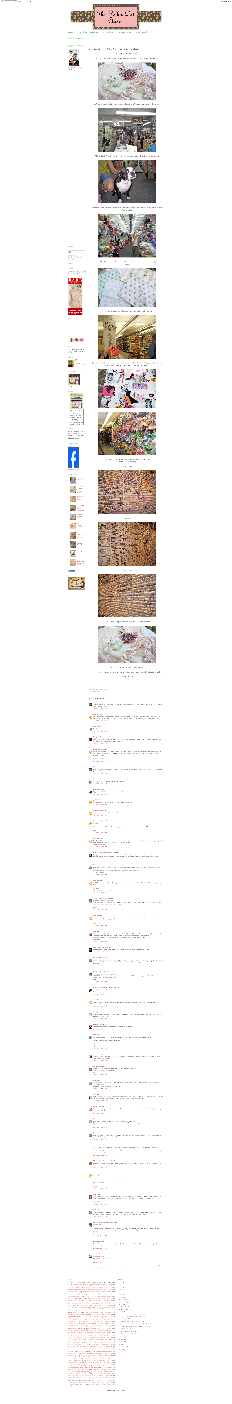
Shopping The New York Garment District (132, 1333)
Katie (94, 1210)
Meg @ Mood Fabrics (99, 947)
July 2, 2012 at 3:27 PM (100, 892)
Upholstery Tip (79, 1375)
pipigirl (95, 800)
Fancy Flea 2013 (73, 1312)
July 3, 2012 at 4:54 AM (100, 1074)
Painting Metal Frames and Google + (131, 1319)
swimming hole (79, 1369)
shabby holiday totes (97, 1362)
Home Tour (125, 33)
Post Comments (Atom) (103, 1269)
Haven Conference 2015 (85, 1321)
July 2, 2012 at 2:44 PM (100, 847)
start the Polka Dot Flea (80, 1365)
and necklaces (98, 1285)
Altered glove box (109, 1284)
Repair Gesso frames (81, 1357)
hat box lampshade (91, 1319)
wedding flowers (91, 1382)
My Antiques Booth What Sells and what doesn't (80, 508)
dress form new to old (73, 1307)
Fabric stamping (98, 1310)
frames (73, 1314)
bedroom (111, 1289)
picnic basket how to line (92, 1342)
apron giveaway (71, 1287)
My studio (94, 1335)
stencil (88, 1365)
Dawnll (95, 864)
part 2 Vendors (84, 1341)
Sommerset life (89, 1364)
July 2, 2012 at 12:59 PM (100, 794)
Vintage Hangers (78, 1377)
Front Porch (84, 1316)
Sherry (95, 766)
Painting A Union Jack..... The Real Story (132, 1321)
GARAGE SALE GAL (99, 971)
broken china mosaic (74, 1293)
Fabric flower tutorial (87, 1310)
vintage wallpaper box (91, 1378)
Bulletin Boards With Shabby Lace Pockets (81, 562)
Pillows (103, 1342)
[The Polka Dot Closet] (73, 467)
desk (104, 1302)
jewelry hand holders (81, 1326)
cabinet (108, 1294)
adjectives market (85, 1284)
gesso (101, 1316)
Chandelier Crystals (88, 1296)
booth (97, 1291)
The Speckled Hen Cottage (101, 898)
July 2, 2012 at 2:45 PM (100, 859)
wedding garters (100, 1382)
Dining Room (110, 1302)
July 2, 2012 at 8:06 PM (100, 1018)
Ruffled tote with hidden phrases (101, 1358)
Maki (94, 931)
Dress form (76, 1305)
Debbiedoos (97, 789)
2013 (121, 1295)
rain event (111, 1353)
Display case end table (73, 1303)
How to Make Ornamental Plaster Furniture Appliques (81, 490)
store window (79, 1367)
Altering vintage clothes (73, 1285)
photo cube (80, 1342)
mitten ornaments (86, 1335)
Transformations (91, 1373)
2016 (121, 1287)
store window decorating (92, 1367)
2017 (121, 1285)
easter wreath (111, 1307)
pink (108, 1342)
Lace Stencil (109, 1328)
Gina (94, 702)
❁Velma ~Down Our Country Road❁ (104, 1161)
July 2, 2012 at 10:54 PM (100, 1029)
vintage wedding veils (102, 1378)
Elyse (95, 1034)
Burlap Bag (82, 1294)
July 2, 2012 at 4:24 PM (100, 925)
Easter (105, 1307)
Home (71, 33)
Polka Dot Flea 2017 (85, 1346)
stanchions (70, 1365)
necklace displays (102, 1335)
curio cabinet (84, 1302)
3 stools (107, 1282)
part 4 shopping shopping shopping (107, 1341)
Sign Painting (81, 1364)
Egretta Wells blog (99, 957)
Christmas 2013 (90, 1298)
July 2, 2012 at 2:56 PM (100, 875)
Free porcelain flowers (94, 1314)
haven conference (72, 1321)
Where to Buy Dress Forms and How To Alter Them (81, 535)
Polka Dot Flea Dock (108, 1348)
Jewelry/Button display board (94, 1326)
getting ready (73, 1318)
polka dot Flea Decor (95, 1348)
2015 (121, 1290)
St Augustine (110, 1364)
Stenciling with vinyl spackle (107, 1365)
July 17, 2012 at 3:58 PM (100, 1248)
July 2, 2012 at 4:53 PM (100, 952)
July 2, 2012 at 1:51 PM (100, 815)
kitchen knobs (106, 1326)
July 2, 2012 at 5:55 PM (100, 982)
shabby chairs (87, 1362)
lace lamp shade (79, 1328)
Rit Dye (106, 1357)
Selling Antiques (89, 33)
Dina (94, 1080)
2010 (121, 1354)
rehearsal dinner (93, 1355)
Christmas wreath (72, 1300)
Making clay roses (102, 1330)
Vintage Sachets (88, 1377)
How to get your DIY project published (88, 1325)
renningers (70, 1357)
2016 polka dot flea (97, 1282)
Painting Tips (108, 1339)
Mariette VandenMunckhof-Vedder (103, 1222)
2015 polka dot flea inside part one (75, 1282)
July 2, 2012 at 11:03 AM (100, 773)
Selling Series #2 (77, 1360)
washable (111, 1378)
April (122, 1342)
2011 (121, 1352)
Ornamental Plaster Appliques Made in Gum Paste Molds (137, 1324)
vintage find (70, 1377)
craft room (77, 1302)
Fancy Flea (109, 1310)
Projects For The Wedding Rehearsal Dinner (133, 1314)
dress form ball (85, 1305)
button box (102, 1294)
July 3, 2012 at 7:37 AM (100, 1088)
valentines (87, 1375)
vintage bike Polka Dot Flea (98, 1375)
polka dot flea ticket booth (98, 1349)
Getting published (109, 1316)
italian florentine (71, 1326)
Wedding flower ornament (80, 1382)
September (124, 1307)
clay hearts (88, 1300)
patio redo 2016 (73, 1342)
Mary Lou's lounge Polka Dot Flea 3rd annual (78, 1334)
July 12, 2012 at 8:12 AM (100, 1216)
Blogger (124, 1390)
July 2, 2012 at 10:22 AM (100, 708)
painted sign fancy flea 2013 (74, 1339)
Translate (81, 274)
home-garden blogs (72, 572)
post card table (104, 1351)
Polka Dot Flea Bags (82, 1348)
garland (96, 1316)
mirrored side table (76, 1335)
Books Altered (90, 1291)
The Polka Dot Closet (101, 689)
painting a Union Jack (88, 1339)
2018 (121, 1282)
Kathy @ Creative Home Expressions (104, 852)
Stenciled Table (95, 1365)
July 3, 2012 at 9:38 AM (100, 1113)
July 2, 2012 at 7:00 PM (100, 1006)
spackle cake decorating (100, 1364)
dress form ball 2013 (95, 1305)
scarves (70, 1360)
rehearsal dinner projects (106, 1355)
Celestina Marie (98, 749)
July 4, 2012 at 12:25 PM (100, 1188)
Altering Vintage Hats (86, 1286)
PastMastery (97, 1066)
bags (69, 1289)
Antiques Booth (107, 1286)
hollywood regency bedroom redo (89, 1323)
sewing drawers (105, 1360)
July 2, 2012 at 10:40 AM (100, 731)
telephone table (106, 1369)
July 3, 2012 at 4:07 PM (100, 1139)
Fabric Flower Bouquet (74, 1310)
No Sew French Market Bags (80, 525)
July (122, 1312)
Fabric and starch (107, 1309)
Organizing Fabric (79, 1337)
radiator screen (103, 1353)
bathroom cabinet (86, 1289)
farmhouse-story (98, 810)
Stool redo (71, 1367)
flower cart (107, 1312)
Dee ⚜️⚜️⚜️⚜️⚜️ (98, 821)
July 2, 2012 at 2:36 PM (100, 833)
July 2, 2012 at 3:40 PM (100, 910)
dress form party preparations (86, 1307)
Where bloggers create (92, 1384)
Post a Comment (96, 1262)
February (124, 1346)
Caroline (95, 714)
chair (79, 1296)
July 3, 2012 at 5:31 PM (100, 1155)
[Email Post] (117, 689)
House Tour (103, 1323)
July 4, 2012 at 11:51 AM (100, 1167)
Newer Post (93, 1266)
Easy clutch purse (74, 1309)
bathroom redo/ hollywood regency (99, 1289)
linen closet (83, 1330)
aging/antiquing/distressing (97, 1284)
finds (102, 1312)
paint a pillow (110, 1337)
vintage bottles (109, 1375)
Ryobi (111, 1358)
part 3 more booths (93, 1341)
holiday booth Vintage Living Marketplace (103, 1321)
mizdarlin (96, 999)
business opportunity (92, 1294)
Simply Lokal (97, 1106)
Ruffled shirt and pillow (87, 1358)
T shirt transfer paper (90, 1369)
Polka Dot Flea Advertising (99, 1346)
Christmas (78, 1298)
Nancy (95, 1194)
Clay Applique (81, 1300)
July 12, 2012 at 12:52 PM (100, 1236)
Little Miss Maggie (99, 1054)
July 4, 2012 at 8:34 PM (100, 1204)
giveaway (80, 1318)
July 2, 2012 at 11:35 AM (100, 784)
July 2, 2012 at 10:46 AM (100, 743)
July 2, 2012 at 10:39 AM (100, 721)
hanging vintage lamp (80, 1319)
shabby (80, 1362)
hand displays (107, 1318)
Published (141, 33)
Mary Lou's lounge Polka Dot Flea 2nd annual (103, 1332)
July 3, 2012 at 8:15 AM (100, 1101)
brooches (102, 1293)
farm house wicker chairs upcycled (91, 1312)
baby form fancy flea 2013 (107, 1287)
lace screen (101, 1328)
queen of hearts (94, 1353)
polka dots (80, 1351)
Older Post (162, 1266)
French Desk (110, 1314)
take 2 (100, 1369)
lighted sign (76, 1330)
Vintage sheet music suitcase (101, 1377)
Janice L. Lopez (98, 1254)
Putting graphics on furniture (83, 1353)
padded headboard (100, 1337)
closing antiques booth (104, 1300)
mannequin (88, 1332)
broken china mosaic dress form (90, 1293)
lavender (70, 1330)
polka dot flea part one (73, 1349)
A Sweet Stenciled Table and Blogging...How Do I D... (136, 1326)
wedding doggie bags (95, 1380)
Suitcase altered (107, 1367)
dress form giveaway (108, 1305)
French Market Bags (73, 1316)
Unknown (96, 838)
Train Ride (99, 1371)
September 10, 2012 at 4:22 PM (102, 1258)
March (123, 1344)
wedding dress (105, 1380)
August (123, 1309)
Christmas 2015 (109, 1298)
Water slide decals (73, 1380)
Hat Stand (100, 1319)
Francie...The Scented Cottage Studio (104, 987)
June (122, 1337)
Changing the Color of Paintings (103, 1296)
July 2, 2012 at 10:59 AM (100, 761)
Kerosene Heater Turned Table (129, 1331)
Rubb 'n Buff (77, 1358)
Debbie (95, 726)
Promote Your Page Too (73, 469)
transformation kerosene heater (75, 1373)
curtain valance (92, 1302)
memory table (102, 1334)
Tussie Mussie (107, 1373)
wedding (84, 1380)
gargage (90, 1316)
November (124, 1302)
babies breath (85, 1287)
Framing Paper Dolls (82, 1314)
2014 (121, 1292)
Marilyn (95, 737)
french (103, 1314)
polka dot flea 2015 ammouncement (101, 1344)
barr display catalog (76, 1289)
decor (99, 1302)
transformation (108, 1371)
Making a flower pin (91, 1330)
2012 (121, 1297)
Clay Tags (95, 1300)
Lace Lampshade (91, 1328)
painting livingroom (99, 1339)
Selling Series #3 (87, 1360)
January (123, 1349)
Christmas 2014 (99, 1298)
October (123, 1304)
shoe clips (70, 1364)
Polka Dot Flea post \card (85, 1349)
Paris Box (77, 1341)
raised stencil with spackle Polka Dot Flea (77, 1355)
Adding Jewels (76, 1284)
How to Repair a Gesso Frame (81, 543)
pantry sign (70, 1341)
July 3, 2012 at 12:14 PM (100, 1127)
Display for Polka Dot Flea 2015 (87, 1303)
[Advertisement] (75, 100)
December (124, 1299)
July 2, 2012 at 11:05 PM (100, 1048)
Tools (76, 1371)
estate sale (83, 1309)
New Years (110, 1335)
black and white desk (79, 1291)
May (122, 1339)
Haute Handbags (109, 1319)
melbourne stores (93, 1334)
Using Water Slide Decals (80, 478)
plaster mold (78, 1344)
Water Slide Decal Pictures (128, 1328)
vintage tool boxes (80, 1378)
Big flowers (70, 1291)
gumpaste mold (97, 1318)
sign (75, 1364)
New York (96, 691)
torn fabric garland (84, 1371)
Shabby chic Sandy (99, 1012)
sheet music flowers (108, 1362)
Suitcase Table (71, 1369)
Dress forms (98, 1307)
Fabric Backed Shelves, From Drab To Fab (133, 1316)
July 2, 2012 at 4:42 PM (100, 941)
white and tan (103, 1384)
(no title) (79, 551)
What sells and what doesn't (76, 1384)
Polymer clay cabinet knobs (91, 1351)
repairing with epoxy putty (96, 1357)
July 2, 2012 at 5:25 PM (100, 966)
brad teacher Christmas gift (107, 1291)
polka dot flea (87, 1344)
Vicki (94, 1094)
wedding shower (109, 1382)
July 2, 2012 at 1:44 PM (100, 804)
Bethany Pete (97, 1024)
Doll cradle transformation (103, 1303)
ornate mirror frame (89, 1337)
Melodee (96, 779)
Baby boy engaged (95, 1287)
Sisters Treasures (98, 1118)
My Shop (108, 33)
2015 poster (87, 1282)
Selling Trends (96, 1360)
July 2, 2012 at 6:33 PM (100, 994)
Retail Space (75, 38)
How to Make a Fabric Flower (81, 516)
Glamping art (88, 1318)
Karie (94, 1132)
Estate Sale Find (94, 1309)
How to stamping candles (107, 1325)
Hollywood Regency (73, 1323)
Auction (78, 1287)
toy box (93, 1371)
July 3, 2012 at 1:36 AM (100, 1060)
